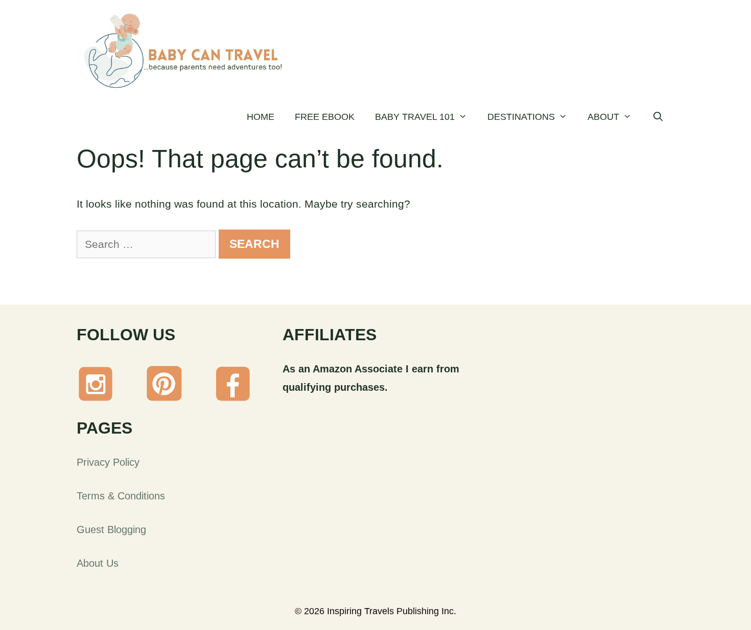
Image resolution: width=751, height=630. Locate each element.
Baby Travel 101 (415, 117)
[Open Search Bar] (658, 117)
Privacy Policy (108, 462)
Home (260, 117)
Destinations (521, 117)
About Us (98, 563)
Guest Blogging (111, 529)
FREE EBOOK (325, 117)
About (603, 117)
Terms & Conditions (121, 495)
